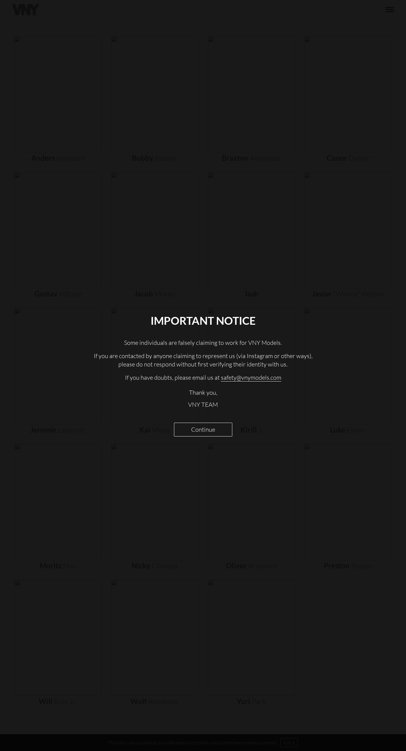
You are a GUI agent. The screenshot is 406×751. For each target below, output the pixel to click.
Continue (203, 429)
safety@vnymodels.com (251, 377)
